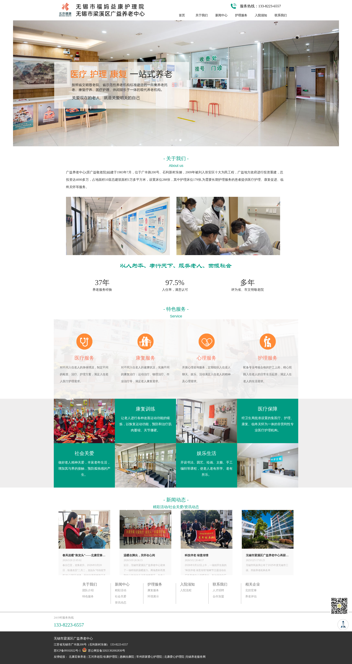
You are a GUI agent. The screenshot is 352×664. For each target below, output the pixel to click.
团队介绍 (88, 590)
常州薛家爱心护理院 (149, 656)
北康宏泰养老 (77, 656)
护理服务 (241, 15)
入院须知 (261, 15)
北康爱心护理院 (174, 656)
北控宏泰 (251, 590)
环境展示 (153, 596)
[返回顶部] (343, 624)
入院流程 (185, 590)
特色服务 (88, 596)
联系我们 (281, 15)
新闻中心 (221, 15)
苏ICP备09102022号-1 (67, 650)
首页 (182, 15)
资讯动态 (120, 602)
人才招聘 (218, 590)
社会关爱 (120, 596)
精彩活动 (120, 590)
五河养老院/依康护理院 (103, 656)
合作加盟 (218, 596)
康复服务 (153, 590)
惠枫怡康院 (127, 656)
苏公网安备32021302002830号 (106, 650)
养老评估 (251, 596)
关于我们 (202, 15)
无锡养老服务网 (196, 656)
